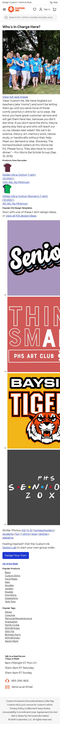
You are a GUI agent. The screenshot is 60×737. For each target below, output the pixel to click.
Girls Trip (9, 631)
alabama (7, 537)
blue (34, 534)
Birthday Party (13, 634)
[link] (16, 9)
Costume (10, 615)
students (8, 534)
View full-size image (15, 97)
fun (17, 534)
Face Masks (11, 579)
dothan (43, 534)
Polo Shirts (10, 595)
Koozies (9, 591)
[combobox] (30, 17)
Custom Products (15, 701)
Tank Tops (10, 601)
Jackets (9, 588)
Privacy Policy (17, 708)
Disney (8, 612)
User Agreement (40, 712)
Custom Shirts (12, 575)
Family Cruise (12, 625)
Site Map (49, 701)
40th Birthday (12, 638)
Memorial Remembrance (18, 618)
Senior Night (11, 641)
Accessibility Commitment (17, 712)
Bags (7, 572)
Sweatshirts (11, 598)
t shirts (25, 534)
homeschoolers (44, 530)
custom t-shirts (44, 704)
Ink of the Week (10, 563)
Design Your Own (15, 555)
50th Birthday (12, 628)
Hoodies (9, 585)
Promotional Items (34, 701)
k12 (23, 530)
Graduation (11, 621)
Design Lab (9, 547)
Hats (7, 582)
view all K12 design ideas (21, 215)
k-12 (29, 530)
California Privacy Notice (37, 708)
